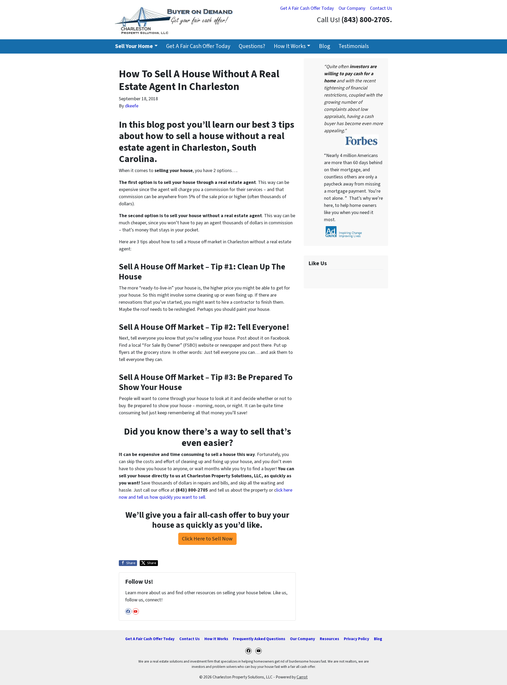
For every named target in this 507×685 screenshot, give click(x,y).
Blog (324, 46)
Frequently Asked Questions (259, 639)
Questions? (252, 46)
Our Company (352, 8)
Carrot (302, 677)
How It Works (290, 46)
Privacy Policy (356, 639)
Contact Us (381, 8)
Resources (329, 639)
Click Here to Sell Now (207, 539)
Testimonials (354, 46)
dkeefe (131, 106)
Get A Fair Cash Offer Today (307, 8)
